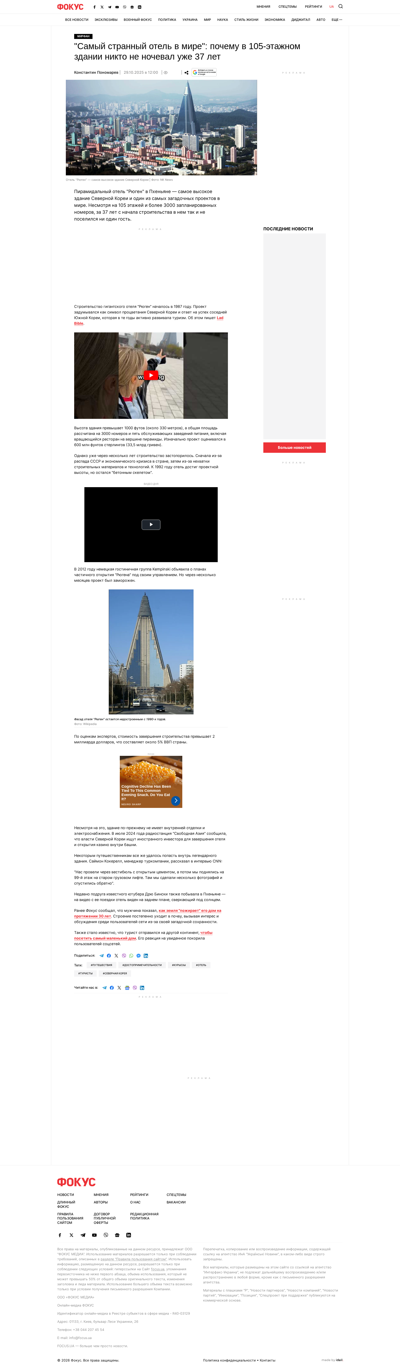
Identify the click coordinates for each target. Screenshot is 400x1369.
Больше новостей (294, 447)
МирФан (83, 36)
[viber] (105, 1235)
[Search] (340, 6)
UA (331, 6)
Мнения (263, 6)
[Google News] (132, 6)
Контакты (267, 1360)
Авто (320, 20)
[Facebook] (94, 6)
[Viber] (124, 6)
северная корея (116, 973)
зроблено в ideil (332, 1360)
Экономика (275, 20)
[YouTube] (117, 6)
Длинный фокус (66, 1204)
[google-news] (117, 1235)
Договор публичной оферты (105, 1218)
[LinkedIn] (139, 6)
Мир (207, 20)
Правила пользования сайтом (70, 1218)
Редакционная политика (144, 1216)
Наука (222, 20)
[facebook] (60, 1235)
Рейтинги (313, 6)
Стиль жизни (246, 20)
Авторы (101, 1202)
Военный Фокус (138, 20)
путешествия (102, 965)
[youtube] (94, 1235)
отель (202, 965)
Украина (190, 20)
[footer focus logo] (76, 1182)
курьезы (180, 965)
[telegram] (83, 1235)
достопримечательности (143, 965)
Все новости (76, 20)
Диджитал (300, 20)
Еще (335, 20)
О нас (135, 1202)
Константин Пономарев (96, 72)
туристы (86, 973)
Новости (65, 1195)
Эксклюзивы (106, 20)
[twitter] (71, 1235)
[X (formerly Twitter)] (102, 6)
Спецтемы (288, 6)
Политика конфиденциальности (229, 1360)
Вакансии (176, 1202)
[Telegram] (109, 6)
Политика (167, 20)
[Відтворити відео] (151, 375)
